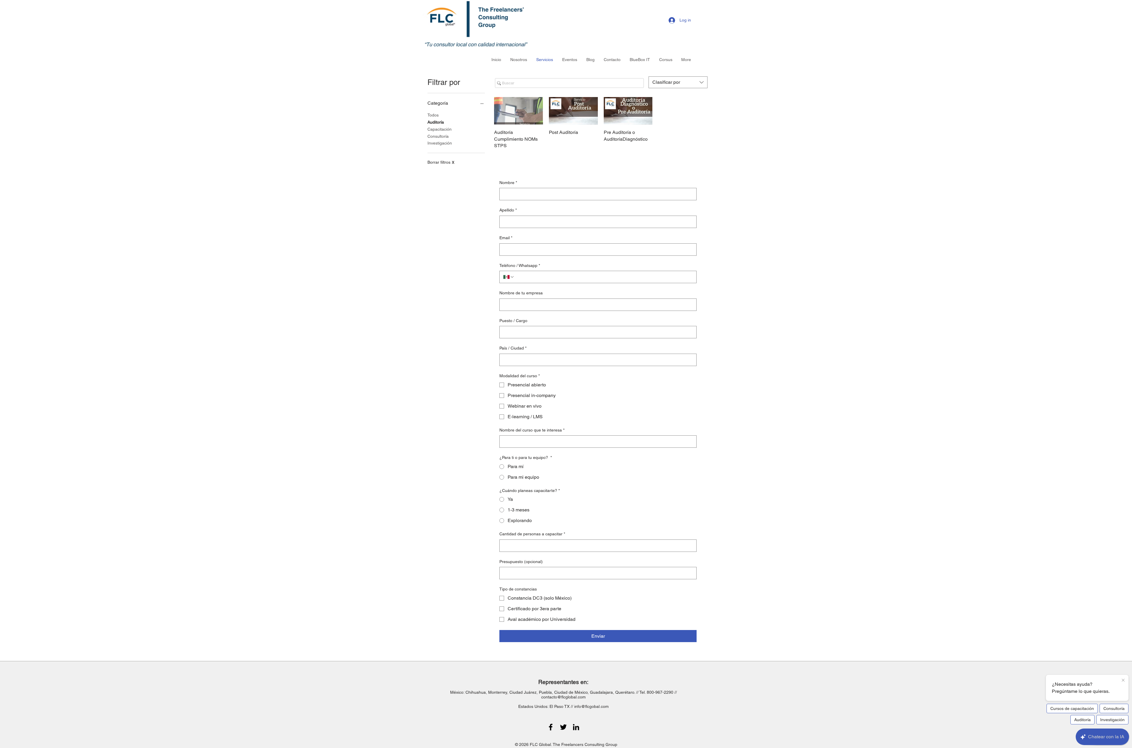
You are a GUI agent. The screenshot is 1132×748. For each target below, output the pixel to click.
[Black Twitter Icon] (563, 727)
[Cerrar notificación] (1123, 680)
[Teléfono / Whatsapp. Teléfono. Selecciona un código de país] (508, 277)
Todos (433, 115)
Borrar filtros (440, 162)
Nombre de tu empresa (521, 293)
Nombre (508, 182)
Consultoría (438, 136)
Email (505, 237)
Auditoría (435, 122)
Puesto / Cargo (513, 320)
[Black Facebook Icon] (550, 727)
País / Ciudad (512, 348)
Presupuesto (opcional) (521, 561)
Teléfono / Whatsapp (519, 265)
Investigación (439, 143)
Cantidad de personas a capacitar (532, 534)
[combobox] (678, 82)
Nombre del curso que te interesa (532, 430)
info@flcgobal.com (591, 706)
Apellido (508, 210)
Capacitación (439, 129)
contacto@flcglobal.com (563, 697)
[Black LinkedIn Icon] (576, 727)
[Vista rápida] (518, 110)
